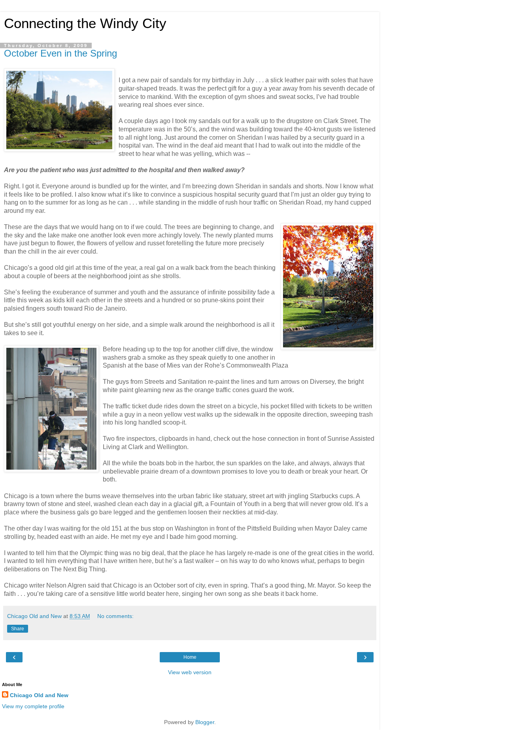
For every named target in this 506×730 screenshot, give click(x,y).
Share (17, 628)
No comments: (115, 616)
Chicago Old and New (39, 695)
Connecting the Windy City (85, 23)
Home (189, 657)
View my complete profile (33, 706)
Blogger (204, 722)
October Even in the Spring (60, 53)
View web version (189, 672)
